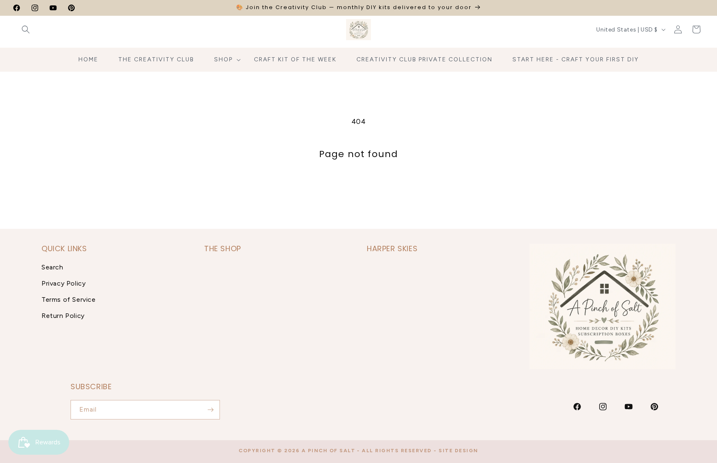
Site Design (458, 450)
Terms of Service (68, 299)
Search (52, 267)
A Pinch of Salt (329, 450)
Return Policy (63, 316)
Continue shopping (358, 190)
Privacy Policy (63, 283)
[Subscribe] (210, 409)
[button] (26, 29)
